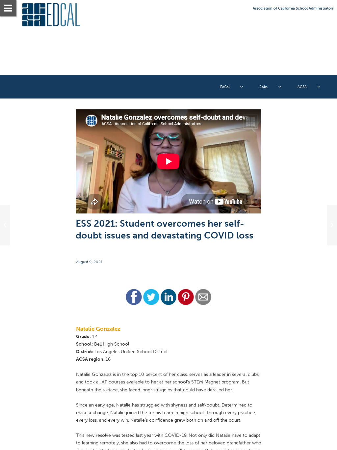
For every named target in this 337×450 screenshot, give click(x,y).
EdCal (225, 86)
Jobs (264, 86)
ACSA (302, 86)
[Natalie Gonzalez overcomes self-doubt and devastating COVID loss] (168, 161)
